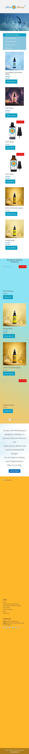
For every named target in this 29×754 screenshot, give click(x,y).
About (4, 602)
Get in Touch (14, 471)
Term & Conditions (8, 609)
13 (24, 419)
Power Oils (8, 48)
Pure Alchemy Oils (11, 41)
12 (21, 419)
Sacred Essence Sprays (12, 35)
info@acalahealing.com (12, 621)
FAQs (4, 611)
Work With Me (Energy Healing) (11, 604)
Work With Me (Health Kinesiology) (12, 605)
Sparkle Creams (10, 45)
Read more (10, 148)
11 (19, 419)
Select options (11, 81)
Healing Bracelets (10, 38)
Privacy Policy (6, 607)
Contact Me (6, 613)
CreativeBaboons (14, 752)
